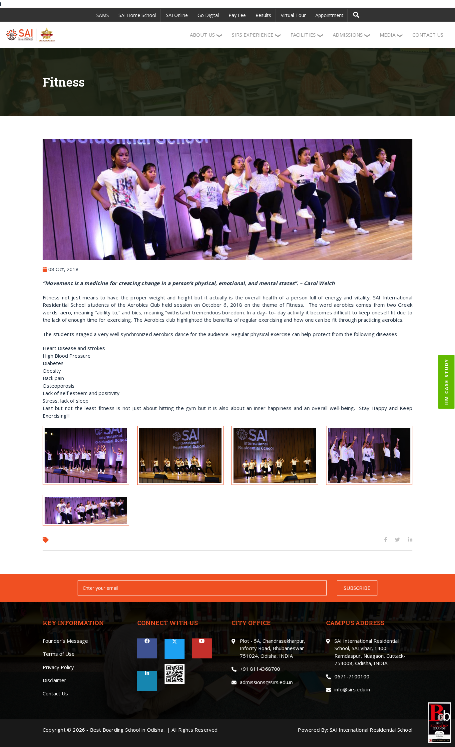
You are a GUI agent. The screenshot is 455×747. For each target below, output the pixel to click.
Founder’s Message (65, 640)
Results (263, 15)
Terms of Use (59, 653)
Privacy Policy (58, 667)
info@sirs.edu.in (352, 689)
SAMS (102, 15)
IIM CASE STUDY (446, 382)
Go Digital (208, 15)
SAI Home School (137, 15)
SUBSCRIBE (357, 587)
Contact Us (55, 693)
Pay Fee (237, 15)
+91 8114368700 (260, 668)
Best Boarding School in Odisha (126, 729)
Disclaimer (54, 680)
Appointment (329, 15)
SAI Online (177, 15)
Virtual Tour (293, 15)
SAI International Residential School (371, 729)
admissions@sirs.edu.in (266, 682)
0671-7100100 (351, 676)
